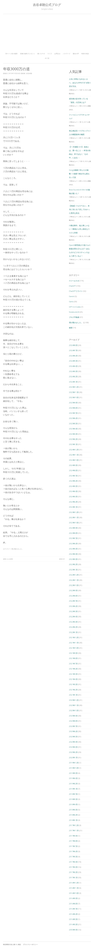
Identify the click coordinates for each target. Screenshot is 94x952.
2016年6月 (73, 914)
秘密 (70, 327)
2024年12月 (74, 449)
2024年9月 (73, 465)
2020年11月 (74, 705)
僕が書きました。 (17, 549)
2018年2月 (73, 815)
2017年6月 (73, 851)
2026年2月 (73, 376)
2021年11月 (74, 642)
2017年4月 (73, 862)
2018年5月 (73, 799)
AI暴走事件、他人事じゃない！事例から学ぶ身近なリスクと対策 (79, 229)
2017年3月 (73, 867)
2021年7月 (73, 663)
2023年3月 (73, 559)
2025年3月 (73, 434)
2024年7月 (73, 476)
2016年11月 (74, 888)
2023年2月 (73, 564)
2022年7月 (73, 601)
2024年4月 (73, 491)
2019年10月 (74, 768)
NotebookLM (74, 312)
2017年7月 (73, 846)
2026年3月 (73, 371)
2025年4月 (73, 429)
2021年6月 (73, 669)
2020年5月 (73, 736)
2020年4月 (73, 742)
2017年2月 (73, 872)
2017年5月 (73, 856)
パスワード (66, 54)
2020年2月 (73, 752)
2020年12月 (74, 700)
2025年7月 (73, 413)
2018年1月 (73, 820)
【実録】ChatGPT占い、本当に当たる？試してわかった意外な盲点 (79, 209)
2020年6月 (73, 731)
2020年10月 (74, 710)
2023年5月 (73, 549)
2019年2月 (73, 783)
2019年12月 (74, 763)
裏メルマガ (41, 54)
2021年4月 (73, 679)
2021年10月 (74, 648)
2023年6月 (73, 543)
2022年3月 (73, 622)
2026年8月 (73, 345)
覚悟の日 (62, 559)
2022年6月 (73, 606)
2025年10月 (74, 397)
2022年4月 (73, 616)
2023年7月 (73, 538)
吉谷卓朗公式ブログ (47, 5)
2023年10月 (74, 522)
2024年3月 (73, 496)
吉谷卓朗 (29, 73)
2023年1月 (73, 569)
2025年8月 (73, 408)
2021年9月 (73, 653)
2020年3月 (73, 747)
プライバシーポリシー (30, 944)
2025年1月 (73, 444)
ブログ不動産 (74, 317)
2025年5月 (73, 423)
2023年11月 (74, 517)
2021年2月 (73, 690)
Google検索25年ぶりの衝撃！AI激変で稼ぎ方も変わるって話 (79, 173)
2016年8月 (73, 903)
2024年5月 (73, 486)
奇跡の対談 (85, 54)
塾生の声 (76, 54)
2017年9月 (73, 836)
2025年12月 (74, 387)
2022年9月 (73, 590)
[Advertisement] (47, 34)
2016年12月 (74, 883)
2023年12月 (74, 512)
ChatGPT (72, 286)
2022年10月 (74, 585)
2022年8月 (73, 596)
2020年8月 (73, 721)
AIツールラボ (74, 281)
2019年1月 (73, 789)
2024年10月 (74, 460)
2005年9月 (73, 930)
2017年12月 (74, 825)
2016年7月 (73, 909)
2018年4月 (73, 804)
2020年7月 (73, 726)
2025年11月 (74, 392)
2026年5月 (73, 361)
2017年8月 (73, 841)
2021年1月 (73, 695)
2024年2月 (73, 502)
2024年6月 (73, 481)
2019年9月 (73, 773)
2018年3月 (73, 810)
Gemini (71, 296)
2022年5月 (73, 611)
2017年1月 (73, 877)
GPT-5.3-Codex (75, 307)
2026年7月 (73, 350)
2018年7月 (73, 794)
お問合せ (57, 54)
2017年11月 (74, 830)
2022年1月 (73, 632)
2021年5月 (73, 674)
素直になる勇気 (8, 559)
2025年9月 (73, 402)
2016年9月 (73, 898)
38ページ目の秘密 (11, 54)
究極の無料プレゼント (27, 54)
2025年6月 (73, 418)
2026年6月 (73, 356)
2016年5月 (73, 919)
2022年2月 (73, 627)
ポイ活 (47, 58)
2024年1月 (73, 507)
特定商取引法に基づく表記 (12, 944)
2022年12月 (74, 575)
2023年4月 (73, 554)
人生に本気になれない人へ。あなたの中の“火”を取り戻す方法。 (80, 82)
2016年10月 (74, 893)
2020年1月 (73, 757)
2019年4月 (73, 778)
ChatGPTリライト (76, 291)
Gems (71, 301)
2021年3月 (73, 684)
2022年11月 (74, 580)
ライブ (49, 54)
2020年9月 (73, 716)
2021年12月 (74, 637)
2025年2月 (73, 439)
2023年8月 (73, 533)
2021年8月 (73, 658)
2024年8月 (73, 470)
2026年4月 (73, 366)
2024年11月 (74, 455)
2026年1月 (73, 382)
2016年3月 (73, 924)
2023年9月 (73, 528)
